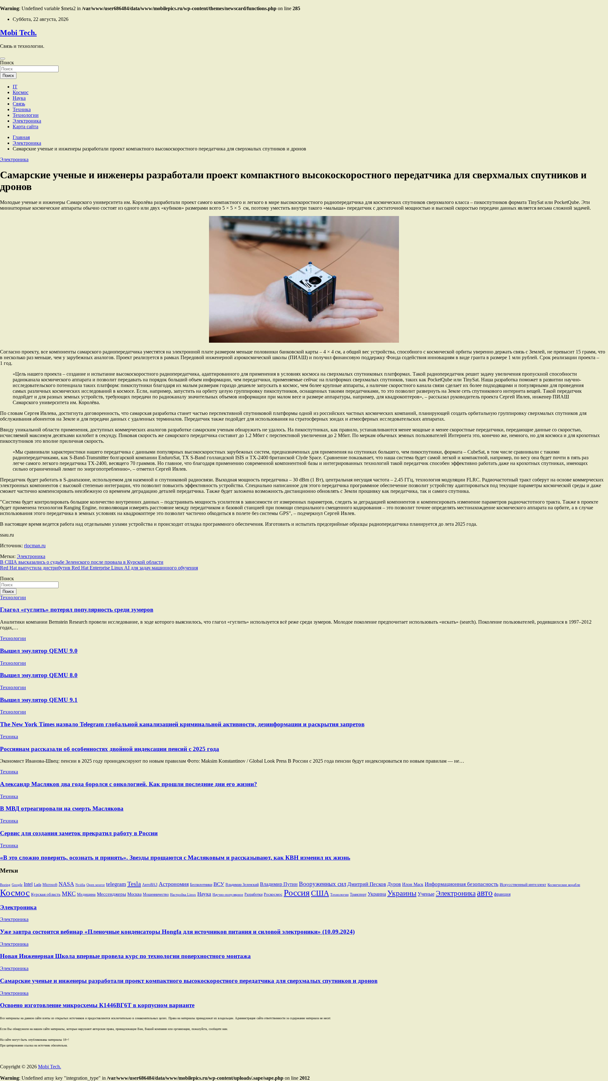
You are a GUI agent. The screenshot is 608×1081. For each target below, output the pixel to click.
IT (15, 86)
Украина (377, 894)
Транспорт (358, 894)
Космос (20, 92)
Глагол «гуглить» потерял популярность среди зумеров (76, 609)
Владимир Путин (279, 884)
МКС (69, 893)
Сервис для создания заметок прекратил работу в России (79, 833)
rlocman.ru (35, 545)
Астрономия (174, 884)
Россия (297, 893)
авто (485, 893)
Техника (22, 109)
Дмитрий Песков (366, 884)
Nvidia (80, 885)
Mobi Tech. (18, 33)
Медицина (86, 894)
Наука (19, 98)
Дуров (394, 884)
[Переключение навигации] (2, 59)
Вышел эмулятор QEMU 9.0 (39, 650)
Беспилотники (201, 884)
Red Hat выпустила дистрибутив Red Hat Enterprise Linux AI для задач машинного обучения (99, 567)
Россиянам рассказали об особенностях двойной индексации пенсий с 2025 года (109, 749)
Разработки (253, 894)
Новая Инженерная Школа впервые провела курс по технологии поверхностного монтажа (125, 956)
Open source (95, 885)
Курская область (45, 894)
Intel (28, 884)
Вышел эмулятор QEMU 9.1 (39, 699)
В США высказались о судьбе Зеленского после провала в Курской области (81, 562)
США (320, 893)
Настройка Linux (183, 894)
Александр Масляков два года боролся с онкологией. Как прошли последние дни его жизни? (128, 784)
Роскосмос (273, 894)
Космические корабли (564, 885)
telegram (116, 884)
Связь (19, 103)
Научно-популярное (227, 894)
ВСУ (218, 884)
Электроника (27, 121)
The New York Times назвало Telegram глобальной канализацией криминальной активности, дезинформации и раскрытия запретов (182, 724)
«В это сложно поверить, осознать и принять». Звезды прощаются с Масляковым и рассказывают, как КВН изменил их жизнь (175, 857)
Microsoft (49, 884)
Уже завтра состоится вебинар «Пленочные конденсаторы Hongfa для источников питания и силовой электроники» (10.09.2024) (177, 931)
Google (17, 885)
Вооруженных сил (322, 884)
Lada (37, 884)
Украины (401, 893)
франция (502, 894)
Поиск (7, 62)
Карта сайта (25, 126)
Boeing (5, 885)
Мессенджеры (111, 894)
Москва (134, 894)
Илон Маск (412, 884)
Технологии (26, 115)
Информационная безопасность (461, 884)
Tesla (134, 883)
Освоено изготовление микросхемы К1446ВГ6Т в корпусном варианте (97, 1005)
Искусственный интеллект (523, 884)
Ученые (426, 894)
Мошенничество (156, 894)
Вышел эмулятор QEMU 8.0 (39, 675)
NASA (66, 884)
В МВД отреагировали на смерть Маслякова (62, 808)
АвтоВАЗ (149, 884)
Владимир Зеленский (242, 884)
